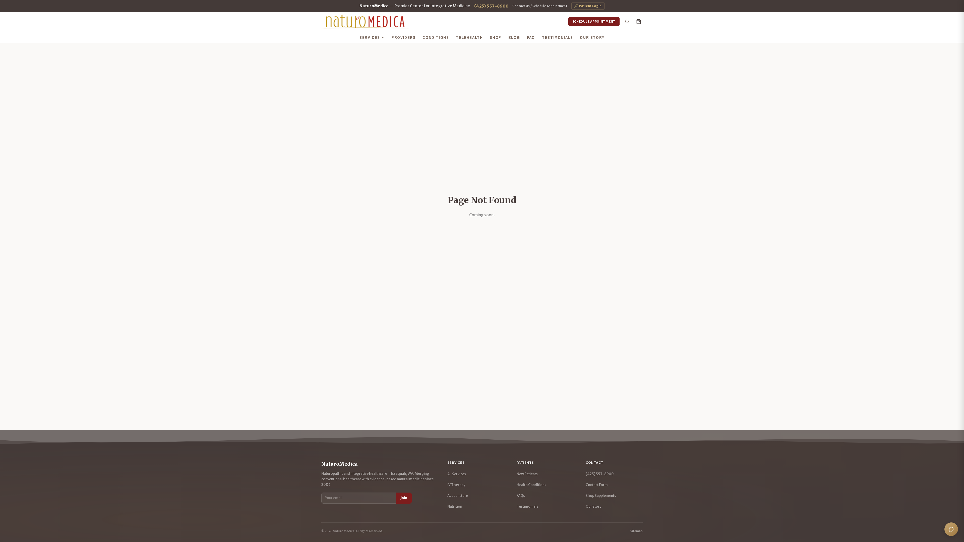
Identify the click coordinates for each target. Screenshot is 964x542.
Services (369, 37)
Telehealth (469, 37)
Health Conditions (531, 485)
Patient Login (590, 6)
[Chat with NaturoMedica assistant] (951, 529)
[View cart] (639, 21)
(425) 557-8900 (491, 6)
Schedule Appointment (594, 21)
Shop (495, 37)
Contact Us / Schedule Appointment (539, 6)
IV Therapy (456, 485)
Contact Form (597, 485)
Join (403, 498)
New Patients (527, 474)
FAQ (531, 37)
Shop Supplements (601, 496)
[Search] (627, 21)
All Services (456, 474)
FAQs (521, 496)
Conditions (436, 37)
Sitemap (636, 531)
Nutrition (454, 506)
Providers (403, 37)
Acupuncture (457, 496)
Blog (514, 37)
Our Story (592, 37)
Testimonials (557, 37)
